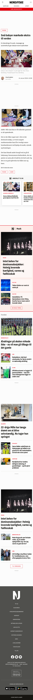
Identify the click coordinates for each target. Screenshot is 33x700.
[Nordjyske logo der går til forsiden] (16, 2)
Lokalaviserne (16, 643)
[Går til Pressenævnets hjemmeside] (16, 673)
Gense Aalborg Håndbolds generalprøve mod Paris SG (11, 197)
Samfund (6, 6)
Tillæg (16, 650)
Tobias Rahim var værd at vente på (20, 286)
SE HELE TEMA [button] (16, 308)
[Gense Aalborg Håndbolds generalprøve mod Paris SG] (11, 186)
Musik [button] (4, 30)
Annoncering (16, 619)
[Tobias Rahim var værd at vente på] (5, 285)
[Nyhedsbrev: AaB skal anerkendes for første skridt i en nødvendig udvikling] (5, 358)
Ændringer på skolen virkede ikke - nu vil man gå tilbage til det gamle (16, 344)
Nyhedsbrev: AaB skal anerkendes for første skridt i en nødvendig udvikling (22, 359)
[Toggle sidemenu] (30, 2)
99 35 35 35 (17, 666)
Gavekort (16, 615)
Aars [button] (11, 172)
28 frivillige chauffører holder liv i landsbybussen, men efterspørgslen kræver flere (22, 556)
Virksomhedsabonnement (16, 611)
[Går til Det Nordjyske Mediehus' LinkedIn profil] (20, 657)
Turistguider (16, 646)
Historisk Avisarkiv (16, 635)
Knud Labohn (9, 77)
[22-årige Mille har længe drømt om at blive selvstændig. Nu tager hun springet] (16, 412)
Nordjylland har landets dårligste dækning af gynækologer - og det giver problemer (21, 465)
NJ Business (16, 607)
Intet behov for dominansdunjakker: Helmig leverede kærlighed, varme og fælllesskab (13, 268)
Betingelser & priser (16, 623)
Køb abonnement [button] (16, 9)
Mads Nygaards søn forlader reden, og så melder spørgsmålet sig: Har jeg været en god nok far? (21, 541)
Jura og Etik (16, 627)
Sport (27, 6)
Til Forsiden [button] (16, 566)
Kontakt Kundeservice (16, 631)
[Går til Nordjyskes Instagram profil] (16, 657)
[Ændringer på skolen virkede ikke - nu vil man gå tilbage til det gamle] (16, 326)
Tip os (16, 603)
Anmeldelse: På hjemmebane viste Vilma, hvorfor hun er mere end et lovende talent (21, 300)
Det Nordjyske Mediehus (19, 662)
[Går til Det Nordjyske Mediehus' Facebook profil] (12, 657)
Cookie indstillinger (16, 697)
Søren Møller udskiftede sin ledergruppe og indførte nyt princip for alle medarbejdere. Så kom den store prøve (22, 449)
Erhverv (16, 6)
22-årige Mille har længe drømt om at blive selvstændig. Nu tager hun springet (14, 432)
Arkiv (16, 639)
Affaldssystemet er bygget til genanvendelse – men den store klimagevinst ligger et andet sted (22, 374)
